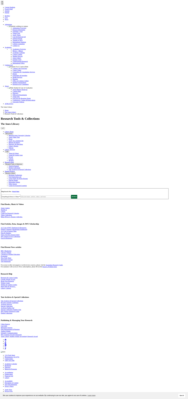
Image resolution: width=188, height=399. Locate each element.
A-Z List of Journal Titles (8, 231)
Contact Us (16, 45)
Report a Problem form (49, 267)
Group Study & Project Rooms (18, 178)
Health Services (17, 77)
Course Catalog (17, 54)
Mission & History (14, 142)
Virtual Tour (16, 33)
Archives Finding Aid (7, 308)
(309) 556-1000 (9, 360)
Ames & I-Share (14, 153)
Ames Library (17, 58)
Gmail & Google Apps (16, 155)
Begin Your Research (7, 281)
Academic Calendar (19, 52)
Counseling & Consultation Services (24, 72)
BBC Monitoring (6, 251)
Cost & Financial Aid (19, 37)
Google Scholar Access (8, 279)
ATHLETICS (9, 104)
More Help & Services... (8, 286)
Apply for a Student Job (16, 141)
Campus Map (17, 91)
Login (7, 151)
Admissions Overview (19, 28)
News (6, 19)
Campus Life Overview (20, 68)
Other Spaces (13, 184)
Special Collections (7, 306)
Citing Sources (5, 324)
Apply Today (17, 35)
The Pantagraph (6, 261)
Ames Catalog (5, 208)
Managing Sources (6, 327)
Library (7, 378)
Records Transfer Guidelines (9, 302)
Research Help (9, 162)
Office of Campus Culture (21, 81)
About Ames (8, 133)
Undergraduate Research (20, 61)
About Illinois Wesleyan (20, 89)
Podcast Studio (13, 180)
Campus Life (9, 65)
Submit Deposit (17, 38)
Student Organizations (19, 82)
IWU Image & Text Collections (10, 236)
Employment (9, 374)
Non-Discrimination (11, 384)
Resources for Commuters (21, 84)
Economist (4, 256)
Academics (8, 47)
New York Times (6, 258)
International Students (19, 42)
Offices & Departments (20, 95)
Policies (11, 148)
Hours (10, 139)
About (7, 86)
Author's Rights (5, 331)
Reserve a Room (10, 173)
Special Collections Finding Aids (11, 309)
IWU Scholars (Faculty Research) (11, 335)
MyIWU (7, 16)
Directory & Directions (16, 144)
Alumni (7, 11)
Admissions (8, 24)
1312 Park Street (10, 355)
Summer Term (17, 60)
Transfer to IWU (18, 40)
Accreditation (9, 372)
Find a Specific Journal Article (10, 235)
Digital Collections (14, 168)
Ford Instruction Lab (15, 177)
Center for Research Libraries (10, 213)
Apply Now (8, 389)
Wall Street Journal (6, 260)
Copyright (4, 326)
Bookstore (8, 365)
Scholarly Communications (9, 333)
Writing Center (5, 283)
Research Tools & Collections (13, 164)
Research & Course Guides (9, 278)
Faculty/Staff (9, 9)
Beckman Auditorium (15, 175)
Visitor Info (16, 97)
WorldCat (4, 210)
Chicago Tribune (6, 252)
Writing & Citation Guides (9, 285)
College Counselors (19, 44)
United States (9, 359)
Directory (15, 93)
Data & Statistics (6, 233)
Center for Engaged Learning (18, 185)
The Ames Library (10, 112)
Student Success (18, 56)
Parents (7, 12)
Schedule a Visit (18, 31)
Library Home (9, 132)
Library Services (10, 149)
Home (7, 110)
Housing (15, 79)
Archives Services (6, 304)
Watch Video (15, 191)
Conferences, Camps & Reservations (24, 100)
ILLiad (11, 157)
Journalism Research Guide (54, 265)
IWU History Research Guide (10, 311)
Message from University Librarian (19, 135)
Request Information (19, 30)
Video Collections (6, 215)
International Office (19, 63)
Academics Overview (19, 49)
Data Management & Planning (10, 329)
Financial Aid (9, 376)
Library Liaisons (6, 288)
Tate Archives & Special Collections (20, 169)
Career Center (17, 70)
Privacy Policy (9, 386)
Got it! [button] (182, 395)
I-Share (3, 211)
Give (6, 17)
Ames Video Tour (14, 137)
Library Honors (13, 146)
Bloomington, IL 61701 (12, 357)
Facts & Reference (6, 238)
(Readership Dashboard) (19, 229)
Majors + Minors (18, 51)
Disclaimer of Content (11, 383)
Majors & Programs (11, 369)
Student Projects (10, 171)
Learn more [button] (91, 395)
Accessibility (9, 381)
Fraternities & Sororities (20, 75)
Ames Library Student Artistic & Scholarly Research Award (19, 336)
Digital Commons (6, 229)
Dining (15, 74)
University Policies (18, 102)
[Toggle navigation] (3, 128)
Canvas (11, 159)
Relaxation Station (14, 182)
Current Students (10, 7)
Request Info (9, 391)
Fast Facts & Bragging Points (22, 98)
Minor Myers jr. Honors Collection (12, 217)
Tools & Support (14, 166)
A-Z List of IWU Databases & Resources (13, 228)
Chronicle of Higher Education (10, 254)
